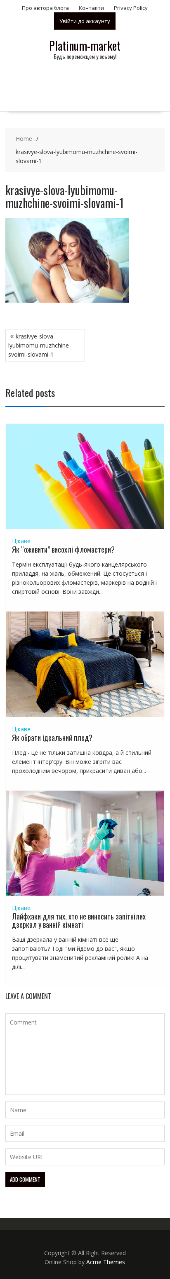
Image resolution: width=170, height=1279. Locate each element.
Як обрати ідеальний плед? (52, 737)
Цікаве (21, 541)
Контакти (91, 8)
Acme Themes (105, 1262)
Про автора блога (45, 8)
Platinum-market (84, 45)
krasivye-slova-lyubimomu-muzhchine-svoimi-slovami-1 (39, 345)
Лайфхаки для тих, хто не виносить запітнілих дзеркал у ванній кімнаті (79, 920)
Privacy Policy (131, 8)
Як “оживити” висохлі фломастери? (63, 549)
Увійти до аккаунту (84, 21)
